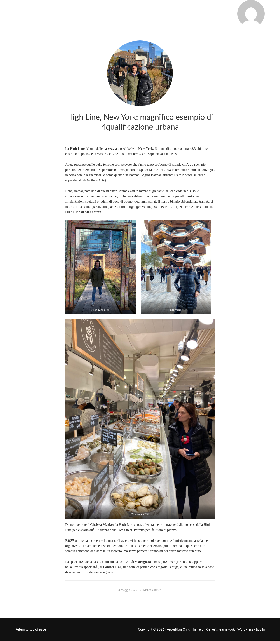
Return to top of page (30, 629)
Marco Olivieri (152, 590)
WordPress (245, 629)
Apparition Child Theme (184, 629)
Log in (260, 629)
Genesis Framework (220, 629)
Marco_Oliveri (51, 12)
